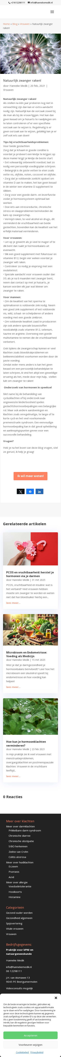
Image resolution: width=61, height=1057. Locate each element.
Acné (11, 877)
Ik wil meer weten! (30, 476)
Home (6, 24)
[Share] (30, 491)
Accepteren (30, 1035)
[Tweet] (20, 491)
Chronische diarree (19, 835)
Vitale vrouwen (14, 928)
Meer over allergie (17, 882)
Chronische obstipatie (21, 841)
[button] (56, 998)
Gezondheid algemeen (19, 918)
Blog (14, 24)
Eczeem (13, 866)
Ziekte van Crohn (18, 851)
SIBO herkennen (18, 846)
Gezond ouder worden (19, 912)
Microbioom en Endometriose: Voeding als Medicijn (26, 654)
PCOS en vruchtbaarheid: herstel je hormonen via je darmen (30, 574)
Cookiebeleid (22, 1052)
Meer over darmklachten (20, 826)
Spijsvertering (14, 923)
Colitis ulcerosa (17, 857)
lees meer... (13, 602)
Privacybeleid (36, 1052)
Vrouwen (25, 24)
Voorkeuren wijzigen (30, 1044)
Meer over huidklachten (19, 862)
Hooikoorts (15, 891)
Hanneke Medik (18, 85)
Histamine (15, 897)
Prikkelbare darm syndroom (25, 830)
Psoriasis (14, 871)
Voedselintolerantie (20, 886)
